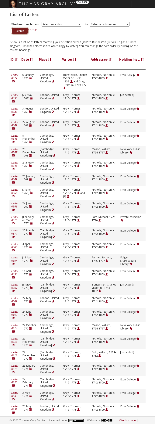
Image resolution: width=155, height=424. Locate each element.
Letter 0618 (14, 355)
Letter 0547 (14, 152)
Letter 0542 (14, 125)
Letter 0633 (14, 396)
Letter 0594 (14, 261)
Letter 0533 (14, 98)
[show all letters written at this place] (53, 81)
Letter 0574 (14, 78)
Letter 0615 (14, 342)
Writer (67, 59)
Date (25, 59)
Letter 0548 (14, 166)
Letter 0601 (14, 288)
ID (12, 59)
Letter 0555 (14, 193)
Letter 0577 (14, 234)
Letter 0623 (14, 382)
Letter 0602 (14, 301)
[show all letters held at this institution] (137, 75)
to (86, 24)
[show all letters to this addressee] (106, 78)
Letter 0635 (14, 409)
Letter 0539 (14, 112)
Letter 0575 (14, 220)
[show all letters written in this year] (30, 78)
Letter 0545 (14, 139)
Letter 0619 (14, 369)
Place (43, 59)
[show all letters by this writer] (71, 81)
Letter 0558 (14, 206)
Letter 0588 (14, 247)
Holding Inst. (130, 59)
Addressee (99, 59)
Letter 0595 (14, 274)
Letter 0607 (14, 315)
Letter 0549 (14, 179)
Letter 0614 (14, 328)
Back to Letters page (26, 29)
